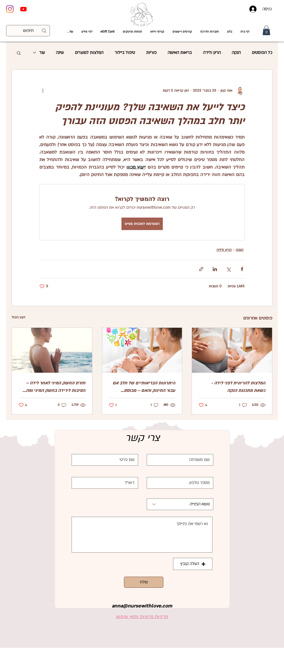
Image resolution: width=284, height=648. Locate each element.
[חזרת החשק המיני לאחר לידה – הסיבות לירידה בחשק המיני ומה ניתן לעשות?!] (52, 350)
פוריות (151, 52)
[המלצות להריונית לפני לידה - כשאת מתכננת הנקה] (232, 350)
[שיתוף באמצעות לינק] (201, 269)
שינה (60, 52)
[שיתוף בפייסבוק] (242, 269)
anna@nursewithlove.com (142, 606)
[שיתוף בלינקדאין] (214, 269)
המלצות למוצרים (89, 52)
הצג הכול (18, 317)
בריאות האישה (180, 52)
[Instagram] (10, 9)
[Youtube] (23, 9)
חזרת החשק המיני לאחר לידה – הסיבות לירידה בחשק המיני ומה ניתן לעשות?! (55, 387)
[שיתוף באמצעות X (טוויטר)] (228, 269)
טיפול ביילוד (125, 52)
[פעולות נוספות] (42, 90)
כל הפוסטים (262, 52)
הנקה (236, 52)
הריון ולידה (212, 52)
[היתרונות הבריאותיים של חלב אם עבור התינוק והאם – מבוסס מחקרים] (142, 350)
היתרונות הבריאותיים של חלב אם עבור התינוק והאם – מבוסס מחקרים (144, 387)
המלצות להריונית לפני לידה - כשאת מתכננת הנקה (238, 387)
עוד (42, 52)
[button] (157, 32)
